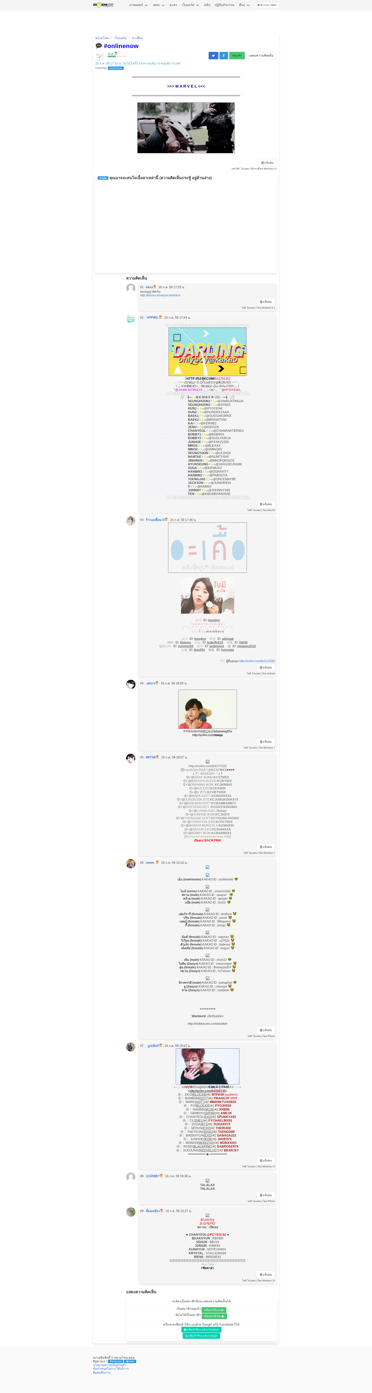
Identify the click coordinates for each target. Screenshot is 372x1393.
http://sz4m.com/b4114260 (257, 661)
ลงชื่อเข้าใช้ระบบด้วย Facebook (202, 1329)
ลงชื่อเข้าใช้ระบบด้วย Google (203, 1335)
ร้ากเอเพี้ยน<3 (155, 519)
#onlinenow (116, 68)
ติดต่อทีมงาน (101, 1372)
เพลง (156, 5)
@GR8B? (153, 1176)
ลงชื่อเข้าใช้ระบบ (212, 1310)
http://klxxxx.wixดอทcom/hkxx (160, 295)
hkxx (149, 287)
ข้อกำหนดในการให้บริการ (111, 1368)
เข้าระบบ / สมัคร (268, 5)
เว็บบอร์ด (188, 5)
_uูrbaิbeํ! (152, 1045)
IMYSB (151, 757)
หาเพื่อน (137, 38)
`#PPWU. (152, 317)
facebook (116, 1361)
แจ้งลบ (268, 162)
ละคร (173, 5)
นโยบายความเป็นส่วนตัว (109, 1365)
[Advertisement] (186, 226)
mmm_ (151, 862)
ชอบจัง (237, 55)
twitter (131, 1361)
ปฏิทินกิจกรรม (224, 5)
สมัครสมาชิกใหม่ (212, 1316)
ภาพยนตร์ (136, 5)
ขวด (111, 53)
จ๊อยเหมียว (153, 1211)
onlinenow (123, 45)
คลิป (207, 5)
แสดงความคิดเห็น (261, 55)
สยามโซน (102, 38)
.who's (150, 683)
